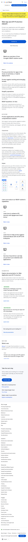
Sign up (3, 346)
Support (2, 477)
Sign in (25, 2)
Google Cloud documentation (7, 469)
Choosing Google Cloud (5, 406)
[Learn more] (6, 301)
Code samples (4, 479)
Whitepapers (3, 423)
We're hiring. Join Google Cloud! (7, 522)
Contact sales (4, 499)
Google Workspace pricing (6, 433)
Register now (22, 16)
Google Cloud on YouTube (6, 514)
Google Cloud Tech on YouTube (7, 516)
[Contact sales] (7, 379)
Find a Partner (4, 501)
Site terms (14, 533)
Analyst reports (4, 421)
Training (2, 483)
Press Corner (3, 512)
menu (2, 2)
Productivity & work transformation (8, 453)
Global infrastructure (5, 415)
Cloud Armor (10, 138)
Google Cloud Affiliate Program (7, 467)
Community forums (5, 524)
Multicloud (3, 412)
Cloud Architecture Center (6, 481)
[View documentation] (8, 332)
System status (4, 492)
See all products (4, 435)
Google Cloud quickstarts (6, 471)
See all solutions (4, 461)
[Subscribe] (22, 535)
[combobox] (5, 539)
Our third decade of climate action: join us (11, 529)
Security (2, 451)
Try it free (4, 392)
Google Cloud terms (22, 533)
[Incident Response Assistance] (19, 5)
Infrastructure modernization (7, 440)
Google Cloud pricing (5, 431)
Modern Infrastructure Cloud (7, 410)
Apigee (20, 170)
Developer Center (4, 510)
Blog (2, 425)
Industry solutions (4, 455)
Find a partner (5, 387)
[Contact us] (14, 41)
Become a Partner (5, 504)
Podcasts (3, 508)
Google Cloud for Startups (6, 490)
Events (2, 506)
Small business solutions (6, 459)
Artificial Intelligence (5, 449)
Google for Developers (5, 488)
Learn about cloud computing (7, 475)
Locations (3, 417)
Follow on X (3, 518)
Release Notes (4, 494)
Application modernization (6, 444)
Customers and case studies (7, 419)
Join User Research (5, 520)
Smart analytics (4, 447)
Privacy (9, 533)
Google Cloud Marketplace (6, 473)
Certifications (4, 485)
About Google (4, 533)
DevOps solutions (4, 457)
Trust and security (4, 408)
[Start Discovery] (14, 45)
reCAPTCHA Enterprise (15, 155)
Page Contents (6, 10)
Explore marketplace (7, 397)
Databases (3, 442)
